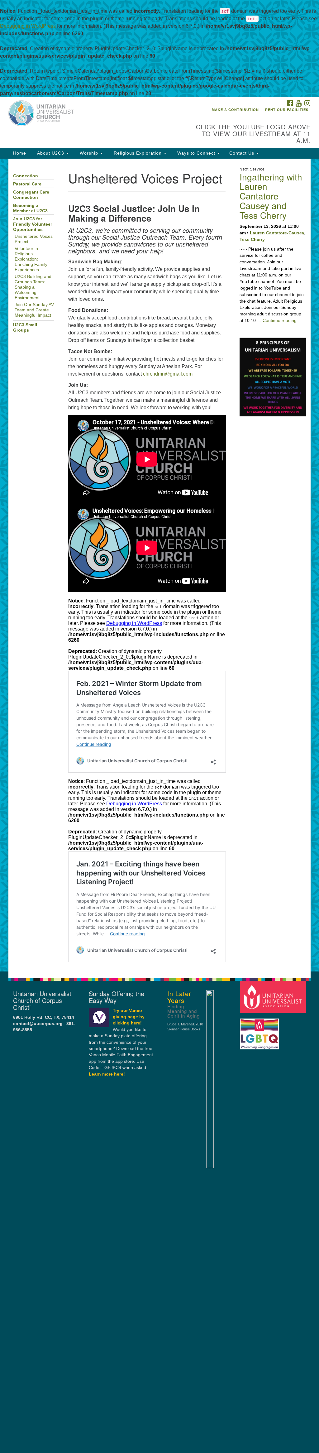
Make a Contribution (235, 110)
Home (19, 153)
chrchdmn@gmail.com (168, 373)
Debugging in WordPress (28, 26)
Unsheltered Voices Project (34, 239)
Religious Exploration (137, 153)
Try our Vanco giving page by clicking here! (129, 1017)
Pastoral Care (27, 184)
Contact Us (242, 153)
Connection (25, 176)
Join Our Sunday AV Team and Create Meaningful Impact (34, 310)
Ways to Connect (196, 153)
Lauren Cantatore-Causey (277, 232)
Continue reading (280, 320)
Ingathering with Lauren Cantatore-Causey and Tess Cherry (271, 195)
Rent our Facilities (286, 110)
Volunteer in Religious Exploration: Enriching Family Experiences (31, 259)
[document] (159, 565)
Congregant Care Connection (31, 195)
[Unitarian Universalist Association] (273, 996)
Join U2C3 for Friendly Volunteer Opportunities (32, 224)
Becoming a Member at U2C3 (30, 208)
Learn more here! (107, 1074)
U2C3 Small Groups (25, 328)
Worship (89, 153)
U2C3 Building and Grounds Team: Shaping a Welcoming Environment (33, 287)
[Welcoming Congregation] (260, 1031)
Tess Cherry (252, 239)
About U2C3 (51, 153)
